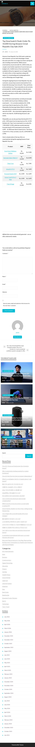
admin (6, 51)
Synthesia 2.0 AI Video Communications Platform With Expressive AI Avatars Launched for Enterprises (15, 442)
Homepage (4, 30)
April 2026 (7, 624)
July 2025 (7, 655)
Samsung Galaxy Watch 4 (10, 158)
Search (4, 453)
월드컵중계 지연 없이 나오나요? (11, 518)
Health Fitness (6, 575)
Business (4, 557)
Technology (5, 604)
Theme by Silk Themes (18, 745)
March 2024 (7, 716)
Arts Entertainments (8, 551)
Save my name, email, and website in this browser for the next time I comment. (16, 304)
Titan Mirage (10, 184)
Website (4, 292)
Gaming (4, 572)
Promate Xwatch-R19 (10, 174)
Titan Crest (10, 163)
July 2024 (7, 701)
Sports (4, 601)
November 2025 (8, 639)
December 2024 (8, 681)
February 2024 (8, 720)
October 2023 (8, 731)
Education (5, 566)
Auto (3, 554)
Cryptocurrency (6, 560)
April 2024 (7, 712)
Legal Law (5, 580)
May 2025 (7, 662)
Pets (3, 589)
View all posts (17, 337)
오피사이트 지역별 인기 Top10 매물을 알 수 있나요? (17, 524)
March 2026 (7, 628)
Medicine (5, 586)
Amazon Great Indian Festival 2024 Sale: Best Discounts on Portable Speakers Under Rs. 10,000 (16, 420)
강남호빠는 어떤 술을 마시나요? (11, 493)
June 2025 (7, 659)
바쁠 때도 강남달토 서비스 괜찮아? (12, 487)
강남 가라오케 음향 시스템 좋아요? (12, 490)
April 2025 (7, 666)
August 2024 (7, 697)
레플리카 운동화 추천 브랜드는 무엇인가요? (14, 527)
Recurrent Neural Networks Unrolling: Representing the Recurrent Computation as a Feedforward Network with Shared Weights (17, 542)
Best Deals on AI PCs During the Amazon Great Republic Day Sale (15, 399)
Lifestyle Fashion (7, 583)
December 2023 (8, 727)
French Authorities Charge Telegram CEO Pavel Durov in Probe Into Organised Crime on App (16, 376)
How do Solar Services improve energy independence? (17, 476)
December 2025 (8, 636)
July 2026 (7, 617)
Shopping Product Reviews (9, 598)
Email (4, 284)
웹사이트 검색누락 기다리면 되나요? (12, 484)
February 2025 (8, 674)
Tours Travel (5, 607)
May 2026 (7, 620)
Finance (4, 569)
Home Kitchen (6, 577)
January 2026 (8, 632)
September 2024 (8, 693)
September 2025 (8, 647)
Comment (5, 253)
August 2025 (7, 651)
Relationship (5, 595)
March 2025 (7, 670)
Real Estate (5, 592)
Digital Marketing (14, 30)
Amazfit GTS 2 (10, 169)
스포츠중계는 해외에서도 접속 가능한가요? (14, 521)
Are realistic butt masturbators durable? (13, 495)
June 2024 (7, 704)
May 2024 (7, 708)
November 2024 (8, 685)
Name (4, 276)
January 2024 (8, 723)
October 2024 (8, 689)
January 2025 (8, 678)
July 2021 (7, 735)
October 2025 (8, 643)
